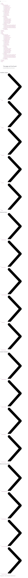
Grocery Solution (5, 24)
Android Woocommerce (7, 5)
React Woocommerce (7, 10)
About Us (2, 30)
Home (2, 3)
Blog (2, 61)
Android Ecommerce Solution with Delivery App (10, 54)
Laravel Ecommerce (6, 41)
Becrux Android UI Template (7, 48)
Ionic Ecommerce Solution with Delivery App (9, 25)
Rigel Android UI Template (7, 22)
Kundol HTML (6, 29)
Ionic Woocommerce (6, 6)
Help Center (2, 31)
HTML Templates (5, 28)
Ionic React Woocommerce (7, 7)
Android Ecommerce (6, 12)
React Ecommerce (6, 14)
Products (2, 4)
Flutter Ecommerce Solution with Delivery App (10, 26)
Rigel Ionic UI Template (7, 23)
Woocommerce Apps (5, 34)
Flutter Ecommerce (6, 15)
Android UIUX (6, 18)
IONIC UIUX (5, 17)
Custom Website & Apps (6, 11)
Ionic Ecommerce (6, 13)
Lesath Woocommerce (7, 8)
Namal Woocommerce (7, 9)
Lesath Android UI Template (7, 20)
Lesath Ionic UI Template (7, 21)
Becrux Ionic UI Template (7, 19)
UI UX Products (5, 16)
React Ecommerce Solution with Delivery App (9, 27)
